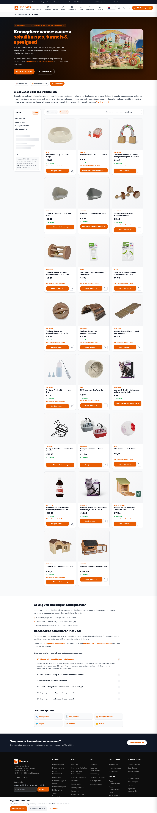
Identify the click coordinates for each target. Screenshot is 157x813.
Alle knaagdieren (21, 129)
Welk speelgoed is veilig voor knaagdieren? (55, 693)
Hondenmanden (58, 764)
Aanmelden (43, 789)
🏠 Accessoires (57, 83)
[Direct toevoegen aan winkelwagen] (72, 171)
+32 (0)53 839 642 (20, 773)
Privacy (130, 785)
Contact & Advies (134, 764)
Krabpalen (74, 764)
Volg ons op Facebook (22, 777)
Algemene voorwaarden (132, 790)
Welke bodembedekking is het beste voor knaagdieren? (60, 675)
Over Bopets (132, 768)
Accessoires (113, 771)
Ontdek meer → (102, 102)
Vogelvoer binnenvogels (95, 769)
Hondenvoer (56, 777)
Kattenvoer (75, 791)
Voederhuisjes (95, 774)
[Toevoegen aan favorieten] (72, 121)
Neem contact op (137, 743)
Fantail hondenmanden (57, 773)
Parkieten (93, 764)
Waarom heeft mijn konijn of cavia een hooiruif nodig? (60, 687)
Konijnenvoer (20, 122)
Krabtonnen (75, 781)
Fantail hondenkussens (114, 788)
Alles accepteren (18, 808)
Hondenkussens (58, 768)
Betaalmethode (133, 771)
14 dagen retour (133, 778)
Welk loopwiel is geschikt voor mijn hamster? (56, 659)
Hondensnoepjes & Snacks (59, 782)
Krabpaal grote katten (79, 768)
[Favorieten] (129, 8)
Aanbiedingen (133, 782)
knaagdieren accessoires (54, 643)
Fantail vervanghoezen (114, 794)
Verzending (132, 775)
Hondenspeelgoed (59, 786)
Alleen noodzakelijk (37, 808)
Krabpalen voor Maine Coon (76, 773)
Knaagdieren (23, 14)
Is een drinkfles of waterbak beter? (52, 681)
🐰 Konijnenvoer (21, 83)
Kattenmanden (76, 784)
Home (15, 14)
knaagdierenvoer (46, 62)
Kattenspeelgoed (77, 788)
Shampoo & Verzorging (56, 794)
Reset (35, 112)
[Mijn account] (124, 8)
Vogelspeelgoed (96, 784)
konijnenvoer (31, 62)
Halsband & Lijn (57, 790)
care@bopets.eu (33, 773)
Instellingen (53, 808)
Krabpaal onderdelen (78, 777)
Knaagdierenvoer (22, 126)
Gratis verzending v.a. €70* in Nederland (45, 2)
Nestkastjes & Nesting (97, 777)
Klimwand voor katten (78, 794)
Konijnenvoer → (45, 71)
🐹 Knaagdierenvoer (39, 83)
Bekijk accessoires (24, 71)
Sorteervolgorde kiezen (114, 112)
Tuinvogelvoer (95, 781)
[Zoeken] (119, 8)
